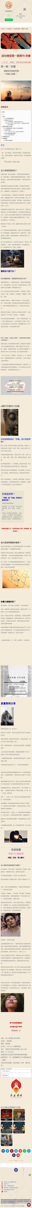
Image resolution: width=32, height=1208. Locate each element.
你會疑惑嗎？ (8, 130)
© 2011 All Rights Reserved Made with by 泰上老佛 (12, 1206)
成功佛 (25, 62)
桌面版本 (4, 107)
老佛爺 (29, 62)
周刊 (23, 62)
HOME (3, 29)
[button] (24, 4)
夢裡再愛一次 (16, 1031)
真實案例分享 (6, 136)
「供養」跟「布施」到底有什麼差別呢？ (16, 131)
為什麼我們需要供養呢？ (10, 133)
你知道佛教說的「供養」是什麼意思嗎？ (14, 128)
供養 (20, 62)
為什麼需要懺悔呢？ (9, 118)
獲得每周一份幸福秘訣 (6, 1068)
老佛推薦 (5, 138)
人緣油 (17, 62)
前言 (4, 116)
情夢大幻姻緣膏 (8, 140)
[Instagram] (16, 1170)
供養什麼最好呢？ (11, 134)
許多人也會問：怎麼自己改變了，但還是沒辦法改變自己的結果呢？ (18, 124)
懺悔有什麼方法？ (9, 120)
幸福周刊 (9, 29)
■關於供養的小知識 (7, 126)
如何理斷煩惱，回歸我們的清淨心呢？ (15, 121)
